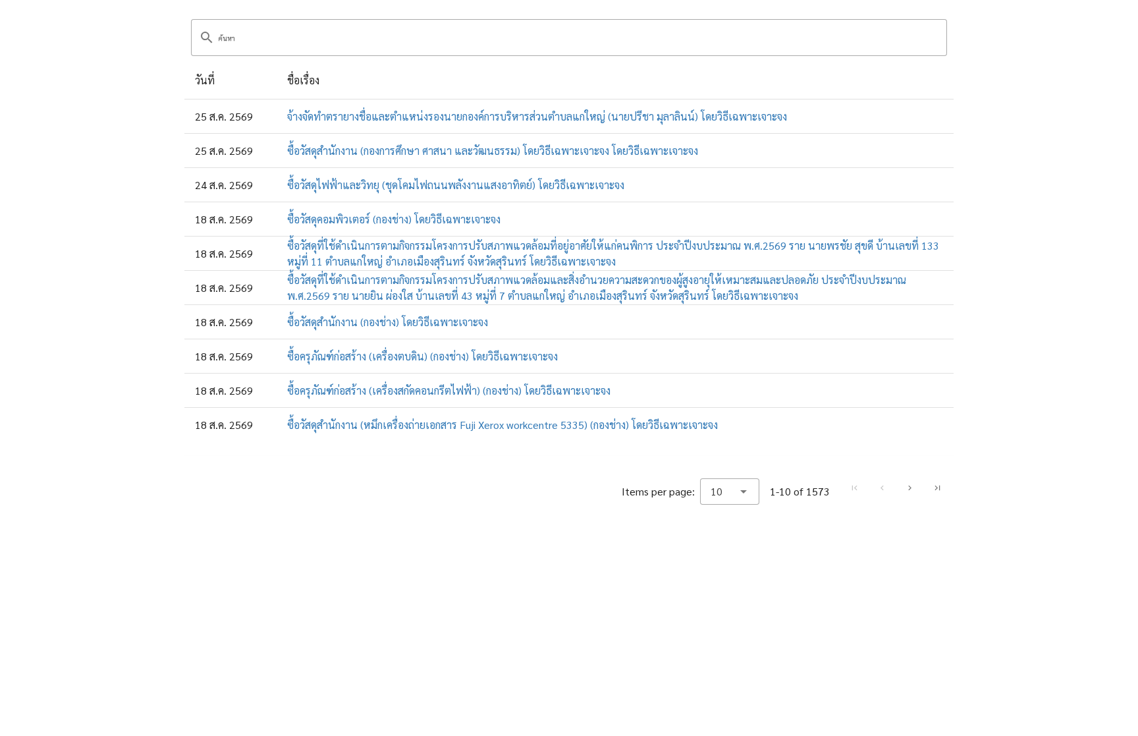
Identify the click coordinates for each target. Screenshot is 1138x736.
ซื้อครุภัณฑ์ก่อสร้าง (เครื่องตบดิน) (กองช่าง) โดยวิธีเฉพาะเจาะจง (422, 356)
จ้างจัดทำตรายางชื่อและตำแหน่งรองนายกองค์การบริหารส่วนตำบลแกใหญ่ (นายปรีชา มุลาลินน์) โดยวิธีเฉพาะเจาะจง (537, 116)
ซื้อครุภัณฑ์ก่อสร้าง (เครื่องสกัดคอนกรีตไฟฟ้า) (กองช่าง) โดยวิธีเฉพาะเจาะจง (448, 390)
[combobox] (729, 491)
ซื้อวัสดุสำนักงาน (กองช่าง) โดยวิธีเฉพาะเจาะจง (387, 322)
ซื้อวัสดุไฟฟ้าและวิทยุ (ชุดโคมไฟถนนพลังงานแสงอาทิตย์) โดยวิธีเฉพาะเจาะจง (455, 185)
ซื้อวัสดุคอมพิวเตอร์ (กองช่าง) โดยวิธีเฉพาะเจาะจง (394, 219)
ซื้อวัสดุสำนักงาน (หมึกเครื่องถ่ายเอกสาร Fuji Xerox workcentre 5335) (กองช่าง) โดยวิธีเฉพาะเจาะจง (502, 425)
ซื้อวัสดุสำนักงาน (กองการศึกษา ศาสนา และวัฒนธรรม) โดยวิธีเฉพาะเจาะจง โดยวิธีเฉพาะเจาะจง (492, 150)
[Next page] (909, 488)
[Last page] (937, 488)
